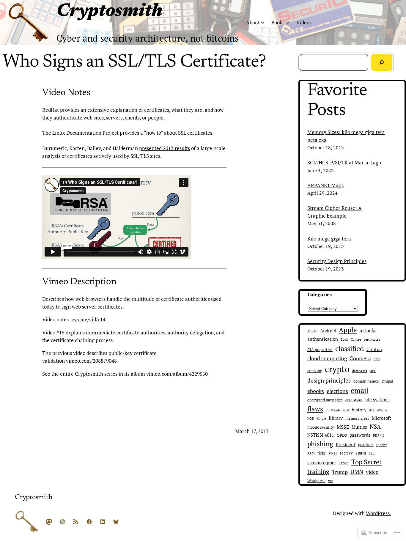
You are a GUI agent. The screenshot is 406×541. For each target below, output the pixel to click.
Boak (344, 339)
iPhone (382, 410)
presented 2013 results (164, 148)
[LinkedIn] (103, 522)
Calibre (356, 339)
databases (359, 371)
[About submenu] (262, 22)
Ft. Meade (333, 410)
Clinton (374, 349)
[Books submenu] (287, 22)
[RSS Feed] (76, 522)
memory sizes (357, 418)
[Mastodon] (49, 522)
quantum (366, 444)
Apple (348, 329)
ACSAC (312, 331)
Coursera (360, 358)
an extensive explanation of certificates (125, 109)
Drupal (387, 381)
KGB (310, 418)
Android (328, 331)
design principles (329, 380)
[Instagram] (62, 522)
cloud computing (327, 358)
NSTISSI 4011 (320, 435)
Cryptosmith (109, 12)
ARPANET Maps (325, 185)
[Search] (381, 62)
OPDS (342, 435)
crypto (337, 369)
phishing (320, 443)
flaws (315, 408)
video (372, 471)
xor (330, 481)
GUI (346, 410)
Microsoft (381, 418)
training (318, 471)
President (345, 444)
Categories (320, 294)
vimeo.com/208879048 (91, 360)
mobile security (320, 427)
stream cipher (321, 462)
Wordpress (316, 480)
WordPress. (378, 513)
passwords (360, 435)
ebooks (315, 391)
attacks (368, 330)
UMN (356, 472)
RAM (311, 453)
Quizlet (381, 445)
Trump (340, 471)
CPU (377, 359)
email (359, 390)
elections (337, 391)
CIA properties (320, 349)
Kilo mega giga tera (329, 238)
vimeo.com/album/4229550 (177, 373)
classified (349, 348)
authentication (322, 339)
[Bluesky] (116, 522)
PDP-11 (379, 435)
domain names (366, 381)
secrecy (346, 453)
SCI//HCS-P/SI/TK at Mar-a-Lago (344, 162)
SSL (371, 453)
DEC (373, 371)
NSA (375, 426)
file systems (377, 399)
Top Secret (366, 461)
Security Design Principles (336, 261)
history (359, 409)
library (336, 418)
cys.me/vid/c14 (89, 319)
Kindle (321, 418)
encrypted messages (325, 399)
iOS (371, 410)
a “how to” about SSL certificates (176, 132)
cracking (314, 370)
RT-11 (332, 453)
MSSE (343, 427)
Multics (359, 427)
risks (321, 453)
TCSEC (344, 463)
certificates (372, 339)
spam (360, 453)
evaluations (354, 400)
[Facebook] (89, 522)
